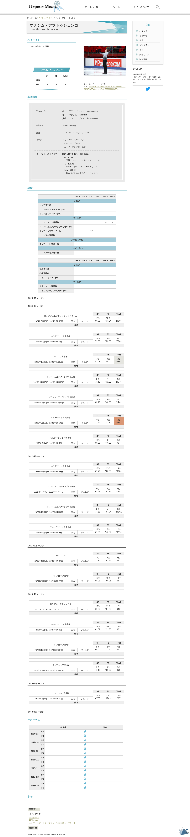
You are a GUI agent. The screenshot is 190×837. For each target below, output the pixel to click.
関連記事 (143, 59)
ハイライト (144, 31)
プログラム (144, 45)
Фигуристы (34, 817)
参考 (141, 50)
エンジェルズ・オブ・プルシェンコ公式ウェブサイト (52, 823)
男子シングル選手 (45, 18)
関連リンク (144, 54)
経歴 (141, 40)
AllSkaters (33, 820)
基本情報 (143, 36)
